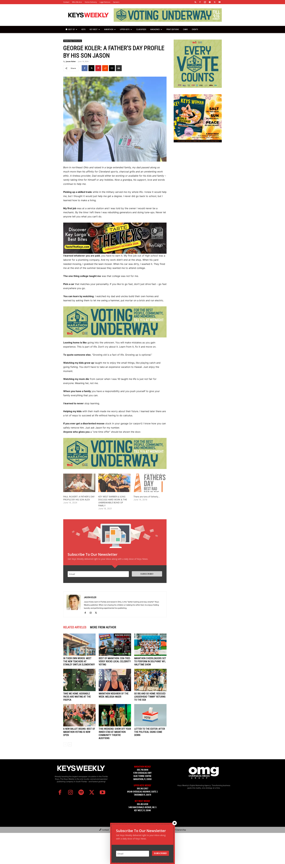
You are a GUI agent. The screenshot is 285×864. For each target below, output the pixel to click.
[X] (214, 2)
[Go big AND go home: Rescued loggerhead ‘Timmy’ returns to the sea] (150, 680)
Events (195, 29)
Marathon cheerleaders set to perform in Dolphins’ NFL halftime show (150, 661)
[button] (195, 2)
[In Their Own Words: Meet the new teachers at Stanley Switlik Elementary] (79, 645)
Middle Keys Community (72, 41)
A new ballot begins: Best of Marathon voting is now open (79, 731)
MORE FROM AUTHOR (103, 627)
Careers (116, 2)
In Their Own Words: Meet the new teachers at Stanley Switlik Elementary (79, 661)
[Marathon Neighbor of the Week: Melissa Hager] (115, 680)
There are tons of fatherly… (146, 496)
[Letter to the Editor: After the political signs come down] (150, 715)
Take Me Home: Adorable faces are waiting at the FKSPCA (77, 696)
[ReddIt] (105, 68)
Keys (83, 29)
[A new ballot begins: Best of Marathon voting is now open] (79, 715)
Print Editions (172, 29)
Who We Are (77, 2)
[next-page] (70, 744)
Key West (94, 29)
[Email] (112, 68)
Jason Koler (71, 61)
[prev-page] (65, 744)
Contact (66, 2)
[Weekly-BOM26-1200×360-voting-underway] (115, 321)
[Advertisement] (198, 167)
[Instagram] (205, 2)
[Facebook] (200, 2)
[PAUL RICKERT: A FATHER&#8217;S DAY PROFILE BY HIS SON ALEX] (79, 483)
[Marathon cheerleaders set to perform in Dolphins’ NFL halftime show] (150, 645)
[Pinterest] (98, 68)
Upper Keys (125, 29)
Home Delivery (91, 2)
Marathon (108, 29)
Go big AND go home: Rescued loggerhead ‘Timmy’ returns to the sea (150, 696)
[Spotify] (210, 2)
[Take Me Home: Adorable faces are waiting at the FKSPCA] (79, 680)
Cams (185, 29)
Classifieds (141, 29)
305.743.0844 (142, 770)
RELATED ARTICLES (74, 627)
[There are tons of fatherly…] (149, 483)
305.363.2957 (142, 788)
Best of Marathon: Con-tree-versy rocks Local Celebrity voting (115, 661)
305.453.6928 (142, 804)
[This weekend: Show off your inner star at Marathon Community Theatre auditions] (115, 715)
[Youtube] (219, 2)
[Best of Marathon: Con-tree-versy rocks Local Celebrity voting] (115, 645)
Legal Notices (105, 2)
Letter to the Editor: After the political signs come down (149, 731)
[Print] (119, 68)
